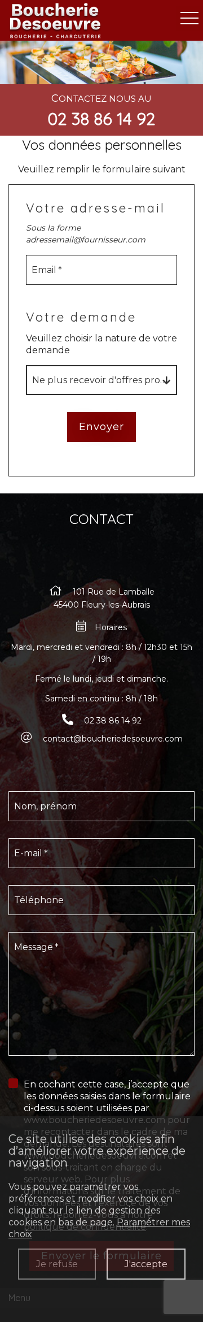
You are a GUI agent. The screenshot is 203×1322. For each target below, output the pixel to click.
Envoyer (101, 427)
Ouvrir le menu (189, 18)
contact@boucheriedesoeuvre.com (113, 739)
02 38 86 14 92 (101, 118)
